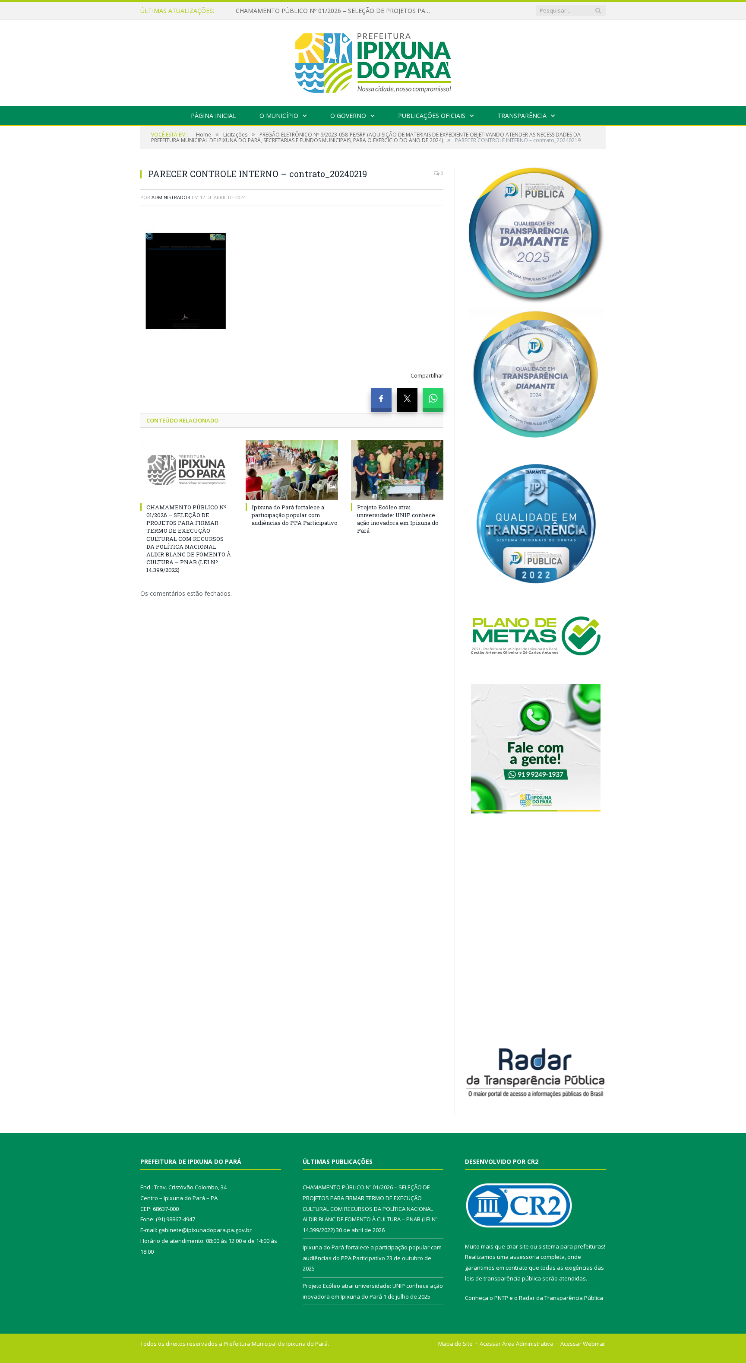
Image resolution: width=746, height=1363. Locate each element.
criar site (517, 1246)
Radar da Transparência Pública (561, 1298)
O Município (278, 115)
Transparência (522, 115)
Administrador (171, 197)
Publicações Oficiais (431, 115)
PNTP (501, 1298)
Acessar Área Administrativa (516, 1343)
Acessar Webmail (583, 1343)
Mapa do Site (455, 1343)
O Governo (348, 115)
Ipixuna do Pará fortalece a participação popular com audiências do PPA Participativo (335, 11)
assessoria (524, 1257)
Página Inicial (213, 115)
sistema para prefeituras (571, 1246)
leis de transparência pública (503, 1278)
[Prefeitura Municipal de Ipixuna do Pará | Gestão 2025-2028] (373, 61)
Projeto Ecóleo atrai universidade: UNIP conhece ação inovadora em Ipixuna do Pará (398, 519)
